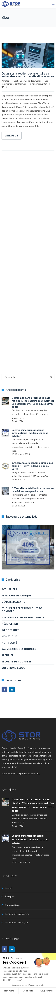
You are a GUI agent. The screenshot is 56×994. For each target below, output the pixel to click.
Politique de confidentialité (17, 914)
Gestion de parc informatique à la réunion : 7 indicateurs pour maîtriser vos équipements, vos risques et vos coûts (33, 402)
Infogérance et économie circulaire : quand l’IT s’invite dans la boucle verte (32, 465)
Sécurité (8, 655)
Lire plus (11, 135)
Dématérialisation (14, 602)
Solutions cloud (14, 668)
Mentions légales (12, 905)
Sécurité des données (17, 661)
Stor (7, 81)
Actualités (9, 589)
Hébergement (11, 623)
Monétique (9, 636)
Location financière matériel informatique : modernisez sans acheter (30, 432)
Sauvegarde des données (19, 649)
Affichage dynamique (16, 595)
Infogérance (10, 630)
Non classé (9, 642)
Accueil (8, 888)
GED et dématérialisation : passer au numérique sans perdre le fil (33, 490)
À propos (9, 896)
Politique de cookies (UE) (16, 922)
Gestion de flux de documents (27, 81)
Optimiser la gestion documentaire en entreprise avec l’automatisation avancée (28, 75)
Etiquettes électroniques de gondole (22, 610)
